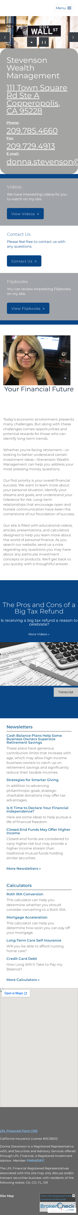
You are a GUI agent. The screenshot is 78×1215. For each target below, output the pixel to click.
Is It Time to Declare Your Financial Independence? (37, 809)
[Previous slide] (5, 37)
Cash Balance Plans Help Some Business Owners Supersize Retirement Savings (34, 739)
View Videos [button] (23, 214)
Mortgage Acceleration (26, 917)
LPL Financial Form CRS (18, 1131)
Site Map (7, 1196)
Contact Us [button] (21, 261)
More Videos (39, 634)
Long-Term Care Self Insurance (33, 940)
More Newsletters (23, 869)
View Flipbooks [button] (26, 309)
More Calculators (23, 980)
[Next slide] (73, 37)
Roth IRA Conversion (24, 894)
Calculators (19, 885)
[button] (63, 8)
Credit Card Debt (21, 959)
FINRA (31, 1161)
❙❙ (44, 42)
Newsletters (19, 726)
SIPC (40, 1161)
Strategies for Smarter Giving (32, 780)
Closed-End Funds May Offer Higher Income (38, 831)
